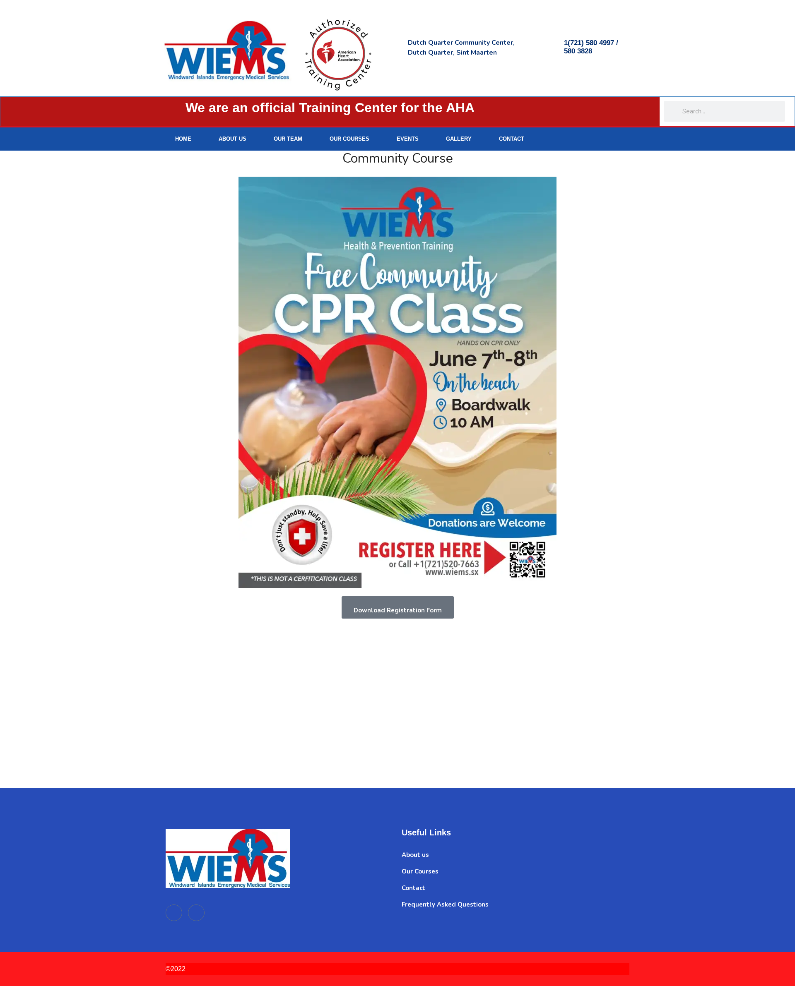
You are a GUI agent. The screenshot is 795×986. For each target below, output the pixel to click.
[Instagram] (613, 139)
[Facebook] (174, 912)
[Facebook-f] (592, 139)
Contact (511, 139)
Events (408, 139)
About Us (232, 139)
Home (183, 139)
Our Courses (349, 139)
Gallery (459, 139)
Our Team (288, 139)
